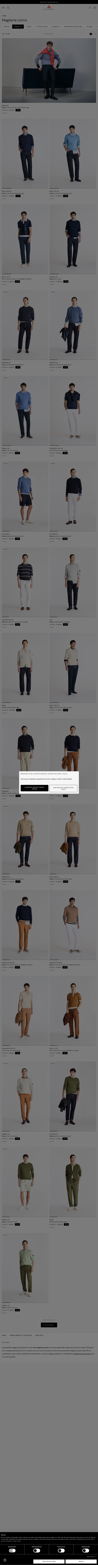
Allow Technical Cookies (49, 1561)
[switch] (36, 1550)
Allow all (81, 1561)
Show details (90, 1556)
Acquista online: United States (34, 788)
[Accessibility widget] (5, 1560)
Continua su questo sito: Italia (63, 788)
